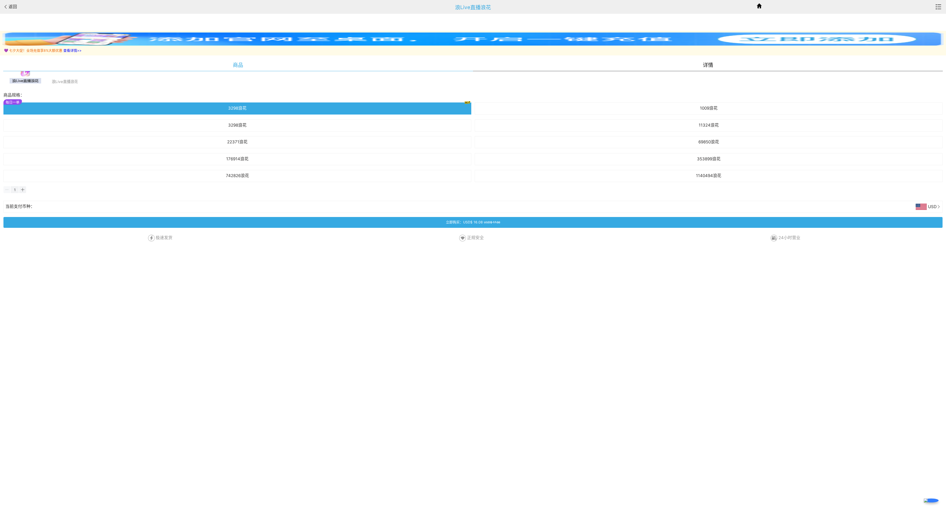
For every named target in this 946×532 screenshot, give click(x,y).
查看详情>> (72, 50)
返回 (13, 6)
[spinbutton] (15, 189)
